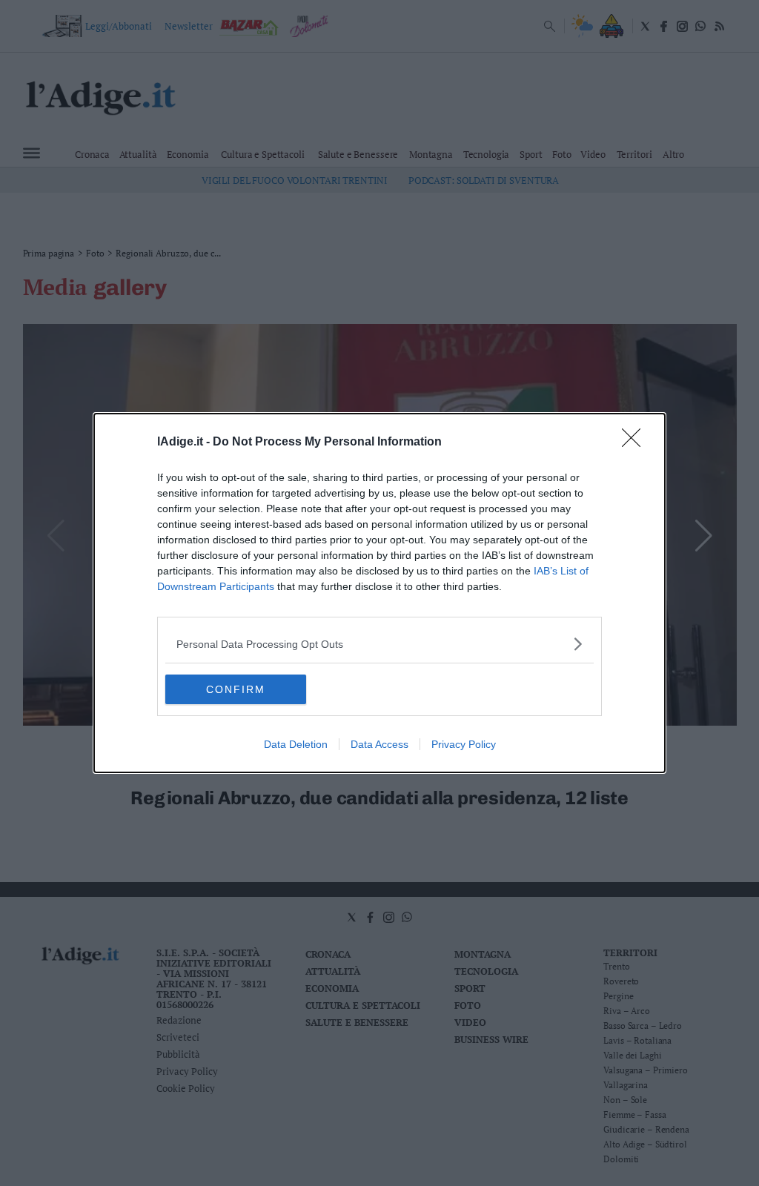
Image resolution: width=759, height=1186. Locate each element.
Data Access (379, 744)
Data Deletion (296, 744)
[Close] (636, 442)
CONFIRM (235, 689)
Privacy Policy (463, 744)
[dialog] (379, 593)
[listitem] (379, 644)
